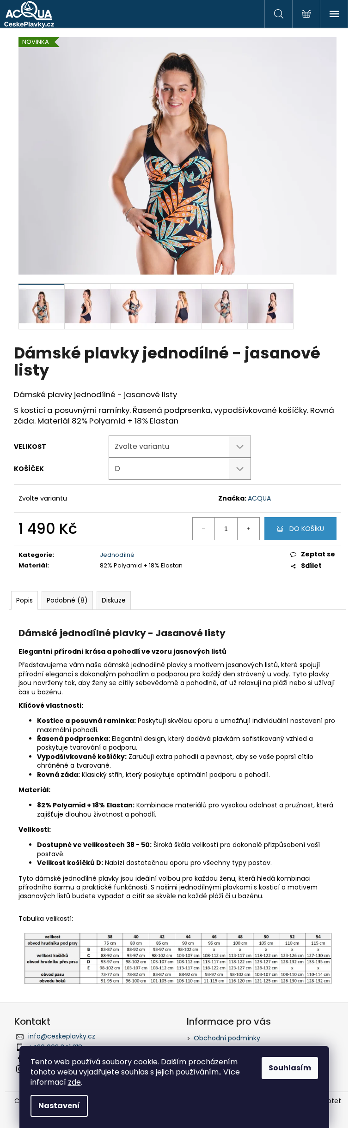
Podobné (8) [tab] (67, 600)
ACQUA (259, 498)
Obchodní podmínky (227, 1038)
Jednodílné (117, 554)
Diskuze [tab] (114, 600)
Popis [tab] (24, 600)
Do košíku (306, 528)
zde (74, 1082)
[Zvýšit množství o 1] (248, 529)
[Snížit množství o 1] (204, 529)
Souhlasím (290, 1067)
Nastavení (59, 1105)
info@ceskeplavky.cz (61, 1036)
